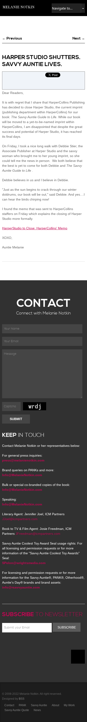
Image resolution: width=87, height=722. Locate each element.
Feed (52, 643)
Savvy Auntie (39, 705)
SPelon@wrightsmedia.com (23, 563)
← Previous (12, 38)
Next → (78, 38)
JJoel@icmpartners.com (20, 519)
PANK (22, 705)
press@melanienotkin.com (23, 460)
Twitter (18, 643)
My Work (69, 705)
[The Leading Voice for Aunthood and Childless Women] (18, 7)
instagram (45, 643)
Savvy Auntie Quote (16, 710)
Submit (16, 419)
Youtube (32, 643)
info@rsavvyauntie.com (21, 587)
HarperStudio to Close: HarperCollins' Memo (34, 228)
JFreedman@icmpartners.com (38, 533)
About (55, 705)
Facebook (11, 643)
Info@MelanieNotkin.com (22, 475)
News (37, 710)
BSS (21, 698)
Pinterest (25, 643)
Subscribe (67, 627)
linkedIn (38, 643)
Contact (9, 705)
